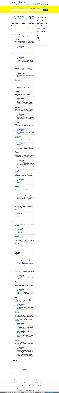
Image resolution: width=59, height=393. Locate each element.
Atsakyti (12, 40)
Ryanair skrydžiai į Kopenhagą (14, 384)
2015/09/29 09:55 (19, 290)
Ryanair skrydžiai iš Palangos (40, 21)
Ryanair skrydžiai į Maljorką (28, 385)
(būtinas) (24, 369)
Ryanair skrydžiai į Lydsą (41, 384)
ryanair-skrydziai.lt (20, 46)
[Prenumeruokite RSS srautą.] (57, 2)
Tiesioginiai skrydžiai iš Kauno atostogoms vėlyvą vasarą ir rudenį (42, 44)
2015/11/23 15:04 (19, 161)
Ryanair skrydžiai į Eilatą (13, 382)
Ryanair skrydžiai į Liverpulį (34, 384)
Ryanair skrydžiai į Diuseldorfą (27, 381)
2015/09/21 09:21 (19, 305)
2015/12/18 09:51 (19, 74)
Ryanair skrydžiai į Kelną (34, 382)
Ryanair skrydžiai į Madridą (21, 385)
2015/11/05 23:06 (17, 236)
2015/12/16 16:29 (17, 80)
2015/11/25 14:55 (19, 144)
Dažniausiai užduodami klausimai (41, 15)
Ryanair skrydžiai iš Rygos (42, 23)
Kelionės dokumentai (41, 28)
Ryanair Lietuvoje (43, 4)
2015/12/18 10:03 (17, 40)
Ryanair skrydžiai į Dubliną (35, 381)
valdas (16, 297)
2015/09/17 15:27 (17, 312)
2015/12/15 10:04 (19, 99)
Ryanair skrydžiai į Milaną (41, 385)
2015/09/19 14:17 (17, 298)
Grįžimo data (35, 8)
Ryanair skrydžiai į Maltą (35, 385)
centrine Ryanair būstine (20, 61)
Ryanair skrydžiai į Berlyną (28, 379)
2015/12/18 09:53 (19, 58)
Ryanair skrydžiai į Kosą (21, 384)
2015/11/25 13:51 (17, 137)
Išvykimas (12, 8)
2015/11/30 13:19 (19, 130)
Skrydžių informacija (34, 4)
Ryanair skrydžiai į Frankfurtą (20, 382)
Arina (16, 39)
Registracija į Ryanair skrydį (42, 31)
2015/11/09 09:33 (19, 229)
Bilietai (39, 4)
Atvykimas (21, 8)
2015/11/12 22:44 (17, 186)
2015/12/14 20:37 (17, 92)
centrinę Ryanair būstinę (28, 198)
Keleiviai (39, 8)
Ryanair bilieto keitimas (41, 29)
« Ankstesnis (14, 36)
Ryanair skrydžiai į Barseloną (20, 379)
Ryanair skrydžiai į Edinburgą (42, 381)
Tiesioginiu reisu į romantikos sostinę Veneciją (42, 42)
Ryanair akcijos (40, 26)
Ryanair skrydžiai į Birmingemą (35, 379)
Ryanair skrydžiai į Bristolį (14, 381)
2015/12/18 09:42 (17, 52)
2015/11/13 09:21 (19, 193)
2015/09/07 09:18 (19, 348)
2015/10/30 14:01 (19, 276)
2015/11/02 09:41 (19, 258)
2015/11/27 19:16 (17, 123)
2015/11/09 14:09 (19, 213)
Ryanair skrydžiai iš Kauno (42, 19)
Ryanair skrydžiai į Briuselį (20, 381)
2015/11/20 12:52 (19, 180)
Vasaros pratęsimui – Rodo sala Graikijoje (41, 40)
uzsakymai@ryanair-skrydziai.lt (23, 263)
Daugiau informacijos (49, 392)
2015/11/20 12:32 (17, 171)
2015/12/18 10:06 (19, 47)
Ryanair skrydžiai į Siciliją (20, 388)
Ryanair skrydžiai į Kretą (27, 384)
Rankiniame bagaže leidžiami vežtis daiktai (42, 38)
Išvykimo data (30, 8)
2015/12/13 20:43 (17, 108)
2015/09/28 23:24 (17, 282)
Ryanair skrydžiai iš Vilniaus (42, 17)
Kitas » (28, 36)
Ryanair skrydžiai (18, 2)
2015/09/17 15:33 (19, 324)
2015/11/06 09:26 (19, 247)
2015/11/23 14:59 (17, 152)
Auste (16, 151)
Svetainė (23, 372)
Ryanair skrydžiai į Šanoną (14, 388)
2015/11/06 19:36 (17, 220)
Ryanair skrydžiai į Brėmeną (43, 379)
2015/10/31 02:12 (17, 253)
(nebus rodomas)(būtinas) (27, 370)
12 (25, 36)
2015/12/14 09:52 (19, 115)
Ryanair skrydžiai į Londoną (14, 385)
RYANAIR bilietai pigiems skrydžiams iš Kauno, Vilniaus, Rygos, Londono (22, 17)
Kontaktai (39, 33)
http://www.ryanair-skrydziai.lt (28, 326)
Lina (16, 170)
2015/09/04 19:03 (17, 341)
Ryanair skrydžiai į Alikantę (14, 379)
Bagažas (28, 4)
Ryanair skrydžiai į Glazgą (27, 382)
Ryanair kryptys (40, 25)
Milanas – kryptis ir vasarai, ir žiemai (42, 46)
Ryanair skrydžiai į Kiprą (40, 382)
